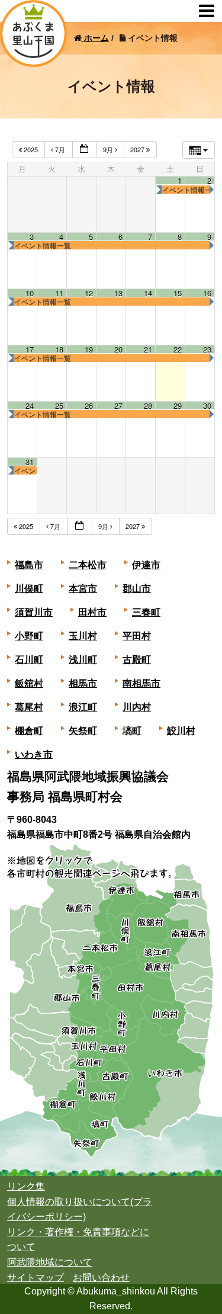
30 (207, 405)
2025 (31, 149)
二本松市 (88, 565)
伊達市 (146, 565)
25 (59, 405)
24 (29, 405)
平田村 (137, 636)
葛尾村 (29, 707)
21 (148, 349)
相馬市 (83, 683)
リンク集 (26, 1186)
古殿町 (137, 660)
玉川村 (83, 636)
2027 (138, 149)
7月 (60, 149)
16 (207, 293)
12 (89, 293)
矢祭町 (83, 731)
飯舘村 (29, 683)
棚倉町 (29, 731)
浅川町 (83, 660)
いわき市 (34, 754)
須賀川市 (34, 612)
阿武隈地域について (49, 1262)
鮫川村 (181, 731)
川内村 (137, 707)
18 (59, 349)
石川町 (29, 660)
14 (148, 293)
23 (207, 349)
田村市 (92, 612)
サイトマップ (35, 1278)
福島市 (29, 565)
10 (29, 293)
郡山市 (137, 589)
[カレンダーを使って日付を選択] (84, 149)
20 (118, 349)
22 (177, 349)
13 (118, 293)
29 (177, 405)
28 (148, 405)
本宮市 (83, 589)
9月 (109, 149)
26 (89, 405)
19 (89, 349)
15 (177, 293)
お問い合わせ (101, 1278)
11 (59, 293)
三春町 (146, 612)
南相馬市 (141, 683)
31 (29, 461)
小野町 (29, 636)
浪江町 (83, 707)
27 (118, 405)
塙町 (132, 731)
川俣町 (29, 589)
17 (29, 349)
